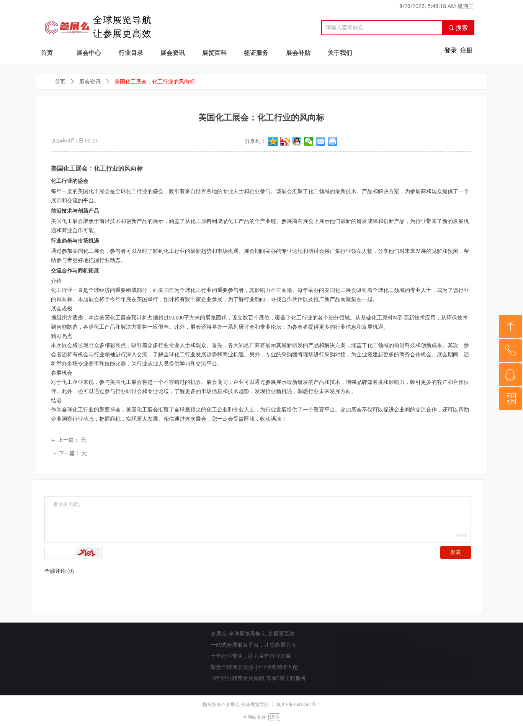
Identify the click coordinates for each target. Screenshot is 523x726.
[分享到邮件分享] (320, 141)
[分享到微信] (309, 141)
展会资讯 (90, 82)
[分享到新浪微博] (285, 141)
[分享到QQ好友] (297, 141)
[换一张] (88, 552)
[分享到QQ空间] (273, 141)
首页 (60, 82)
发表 (455, 552)
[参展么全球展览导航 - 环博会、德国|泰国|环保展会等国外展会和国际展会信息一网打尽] (67, 25)
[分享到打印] (332, 141)
